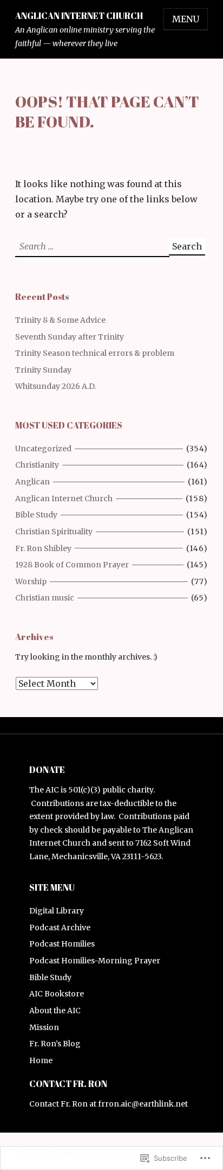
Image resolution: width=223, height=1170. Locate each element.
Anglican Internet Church (79, 16)
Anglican (32, 482)
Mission (44, 1027)
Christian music (44, 598)
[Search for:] (92, 246)
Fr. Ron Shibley (43, 548)
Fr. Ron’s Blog (55, 1043)
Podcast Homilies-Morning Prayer (94, 961)
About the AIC (55, 1010)
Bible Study (36, 515)
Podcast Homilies (62, 944)
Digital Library (56, 911)
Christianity (37, 465)
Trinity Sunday (43, 370)
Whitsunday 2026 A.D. (55, 386)
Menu (185, 19)
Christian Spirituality (54, 531)
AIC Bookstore (56, 994)
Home (41, 1060)
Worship (31, 581)
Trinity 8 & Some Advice (60, 320)
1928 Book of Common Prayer (72, 565)
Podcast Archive (59, 927)
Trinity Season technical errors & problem (94, 353)
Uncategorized (43, 448)
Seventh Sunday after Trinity (69, 337)
